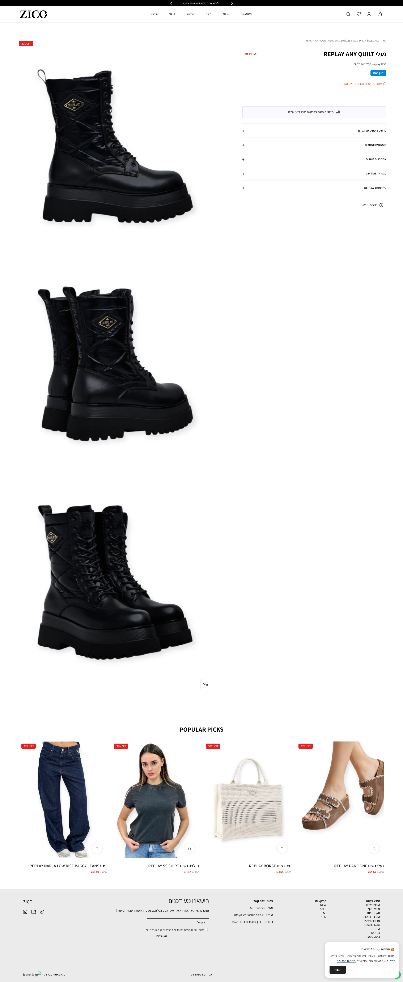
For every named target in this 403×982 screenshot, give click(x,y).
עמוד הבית (380, 40)
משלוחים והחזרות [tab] (375, 145)
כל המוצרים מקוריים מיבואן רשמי (201, 3)
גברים (322, 917)
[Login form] (369, 14)
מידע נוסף (374, 909)
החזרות (376, 929)
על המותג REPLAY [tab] (375, 188)
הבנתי (338, 970)
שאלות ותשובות (371, 925)
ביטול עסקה (373, 937)
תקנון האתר (373, 913)
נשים (323, 913)
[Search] (348, 14)
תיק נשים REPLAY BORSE (270, 866)
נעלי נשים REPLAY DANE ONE (359, 866)
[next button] (171, 3)
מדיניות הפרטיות (346, 961)
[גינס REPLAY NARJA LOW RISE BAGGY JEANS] (63, 799)
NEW (323, 905)
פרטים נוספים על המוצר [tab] (371, 130)
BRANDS (246, 14)
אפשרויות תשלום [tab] (376, 159)
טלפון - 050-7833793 (261, 908)
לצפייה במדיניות (154, 930)
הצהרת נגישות (371, 917)
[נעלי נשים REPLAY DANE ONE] (340, 799)
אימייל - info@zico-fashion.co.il (253, 915)
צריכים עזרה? (370, 205)
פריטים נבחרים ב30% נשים (349, 40)
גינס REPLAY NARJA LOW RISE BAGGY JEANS (68, 866)
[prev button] (231, 3)
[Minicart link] (380, 14)
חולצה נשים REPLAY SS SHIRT (173, 866)
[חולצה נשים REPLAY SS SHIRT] (155, 799)
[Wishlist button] (359, 14)
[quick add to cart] (374, 848)
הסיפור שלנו (373, 905)
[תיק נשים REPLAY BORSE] (247, 799)
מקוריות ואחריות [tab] (376, 173)
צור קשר (375, 933)
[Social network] (42, 912)
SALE (370, 40)
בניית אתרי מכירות (54, 974)
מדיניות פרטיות (371, 921)
